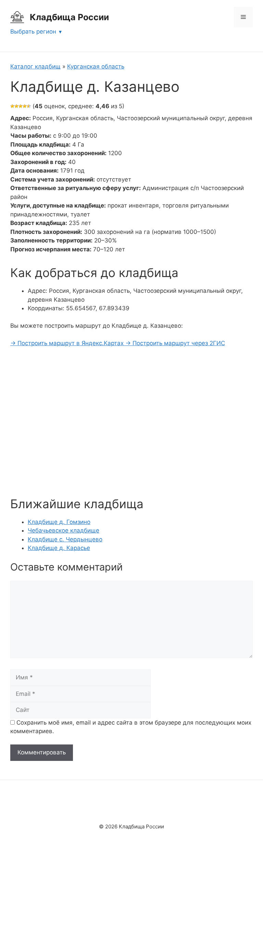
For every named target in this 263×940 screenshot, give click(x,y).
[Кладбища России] (17, 16)
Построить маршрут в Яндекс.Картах (67, 343)
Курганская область (95, 66)
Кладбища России (69, 17)
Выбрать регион (33, 31)
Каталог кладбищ (35, 66)
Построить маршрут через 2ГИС (175, 343)
